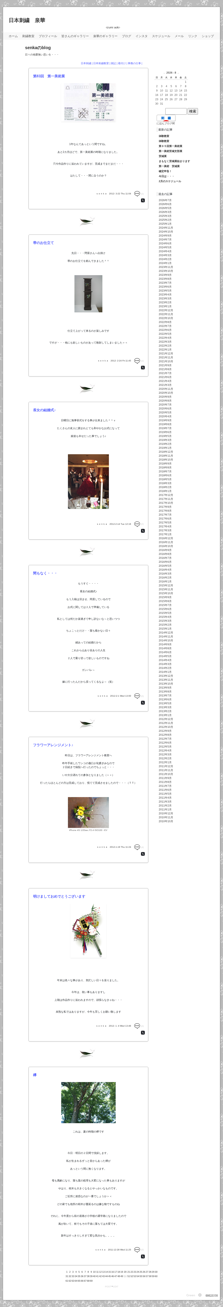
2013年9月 (165, 687)
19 (121, 1272)
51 (128, 1276)
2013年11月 (166, 679)
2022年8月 (165, 322)
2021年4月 (165, 381)
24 (138, 1272)
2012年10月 (166, 727)
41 (97, 1276)
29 (153, 1272)
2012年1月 (165, 762)
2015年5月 (165, 613)
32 (70, 1276)
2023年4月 (165, 294)
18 (118, 1272)
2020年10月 (166, 392)
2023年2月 (165, 302)
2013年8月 (165, 691)
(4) (142, 847)
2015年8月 (165, 601)
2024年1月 (165, 263)
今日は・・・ (166, 176)
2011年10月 (166, 774)
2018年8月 (165, 467)
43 (103, 1276)
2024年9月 (165, 235)
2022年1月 (165, 349)
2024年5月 (165, 247)
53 (134, 1276)
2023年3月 (165, 298)
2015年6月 (165, 609)
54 (138, 1276)
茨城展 (163, 156)
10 (94, 1272)
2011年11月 (166, 770)
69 (91, 1280)
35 (79, 1276)
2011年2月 (165, 805)
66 (82, 1280)
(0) (142, 194)
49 (121, 1276)
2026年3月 (165, 212)
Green (190, 1295)
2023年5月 (165, 290)
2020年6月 (165, 408)
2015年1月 (165, 628)
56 (144, 1276)
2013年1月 (165, 715)
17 (115, 1272)
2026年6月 (165, 204)
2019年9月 (165, 420)
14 (106, 1272)
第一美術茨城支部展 (170, 151)
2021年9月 (165, 365)
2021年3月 (165, 385)
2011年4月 (165, 797)
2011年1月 (165, 809)
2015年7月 (165, 605)
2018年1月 (165, 491)
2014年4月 (165, 660)
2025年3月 (165, 216)
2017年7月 (165, 514)
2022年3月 (165, 341)
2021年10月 (166, 361)
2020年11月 (166, 388)
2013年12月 (166, 675)
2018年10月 (166, 459)
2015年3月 (165, 620)
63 (73, 1280)
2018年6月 (165, 475)
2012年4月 (165, 750)
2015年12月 (166, 585)
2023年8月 (165, 278)
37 (85, 1276)
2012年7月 (165, 738)
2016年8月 (165, 554)
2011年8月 (165, 782)
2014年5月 (165, 656)
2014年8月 (165, 648)
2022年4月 (165, 337)
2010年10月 (166, 821)
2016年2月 (165, 577)
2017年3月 (165, 530)
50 (125, 1276)
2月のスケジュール (170, 181)
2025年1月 (165, 223)
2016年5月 (165, 565)
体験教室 (164, 136)
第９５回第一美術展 (170, 146)
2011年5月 (165, 793)
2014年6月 (165, 652)
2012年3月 (165, 754)
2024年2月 (165, 259)
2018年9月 (165, 463)
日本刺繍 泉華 (27, 20)
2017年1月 (165, 534)
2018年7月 (165, 471)
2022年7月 (165, 326)
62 (70, 1280)
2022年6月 (165, 329)
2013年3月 (165, 707)
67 (85, 1280)
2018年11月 (166, 455)
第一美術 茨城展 (169, 166)
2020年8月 (165, 400)
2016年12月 (166, 538)
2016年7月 (165, 557)
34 (76, 1276)
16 (112, 1272)
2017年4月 (165, 526)
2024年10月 (166, 231)
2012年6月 (165, 742)
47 (115, 1276)
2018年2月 (165, 487)
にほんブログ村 (166, 123)
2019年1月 (165, 447)
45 (109, 1276)
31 (67, 1276)
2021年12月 (166, 353)
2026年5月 (165, 208)
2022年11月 (166, 314)
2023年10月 (166, 271)
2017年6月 (165, 518)
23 (134, 1272)
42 (100, 1276)
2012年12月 (166, 719)
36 (82, 1276)
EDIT (115, 1286)
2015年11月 (166, 589)
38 (88, 1276)
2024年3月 (165, 255)
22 (131, 1272)
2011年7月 (165, 785)
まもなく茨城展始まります (174, 161)
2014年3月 (165, 664)
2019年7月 (165, 428)
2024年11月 (166, 227)
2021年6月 (165, 377)
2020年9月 (165, 396)
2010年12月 (166, 813)
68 (88, 1280)
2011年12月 (166, 766)
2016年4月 (165, 569)
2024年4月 (165, 251)
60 (156, 1276)
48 (118, 1276)
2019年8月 (165, 424)
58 (150, 1276)
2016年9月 (165, 550)
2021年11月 (166, 357)
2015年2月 (165, 624)
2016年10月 (166, 546)
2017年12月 (166, 495)
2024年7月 (165, 239)
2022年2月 (165, 345)
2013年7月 (165, 695)
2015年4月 (165, 616)
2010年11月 (166, 817)
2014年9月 (165, 644)
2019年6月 (165, 432)
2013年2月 (165, 711)
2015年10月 (166, 593)
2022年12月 (166, 310)
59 (153, 1276)
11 (97, 1272)
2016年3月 (165, 573)
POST (108, 1286)
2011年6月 (165, 789)
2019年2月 (165, 443)
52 (131, 1276)
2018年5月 (165, 479)
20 (125, 1272)
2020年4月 (165, 416)
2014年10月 (166, 640)
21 (128, 1272)
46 (112, 1276)
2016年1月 (165, 581)
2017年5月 (165, 522)
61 (67, 1280)
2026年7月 (165, 200)
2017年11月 (166, 499)
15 (109, 1272)
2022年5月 (165, 333)
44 (106, 1276)
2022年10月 (166, 318)
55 (141, 1276)
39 (91, 1276)
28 (150, 1272)
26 (144, 1272)
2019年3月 (165, 440)
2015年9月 (165, 597)
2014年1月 (165, 671)
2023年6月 (165, 286)
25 (141, 1272)
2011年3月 (165, 801)
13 (103, 1272)
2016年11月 (166, 542)
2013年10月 (166, 683)
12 (100, 1272)
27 (147, 1272)
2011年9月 (165, 778)
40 (94, 1276)
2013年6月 (165, 699)
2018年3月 (165, 483)
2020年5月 (165, 412)
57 (147, 1276)
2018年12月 (166, 451)
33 (73, 1276)
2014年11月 (166, 636)
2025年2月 (165, 219)
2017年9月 (165, 506)
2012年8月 (165, 734)
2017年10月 (166, 502)
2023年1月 (165, 306)
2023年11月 (166, 267)
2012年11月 (166, 723)
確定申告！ (165, 171)
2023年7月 (165, 282)
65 (79, 1280)
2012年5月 (165, 746)
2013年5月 (165, 703)
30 (156, 1272)
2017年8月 (165, 510)
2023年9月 (165, 274)
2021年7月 (165, 373)
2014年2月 (165, 668)
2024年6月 (165, 243)
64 (76, 1280)
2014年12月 (166, 632)
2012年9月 (165, 730)
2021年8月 (165, 369)
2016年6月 (165, 561)
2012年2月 (165, 758)
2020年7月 (165, 404)
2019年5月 (165, 436)
